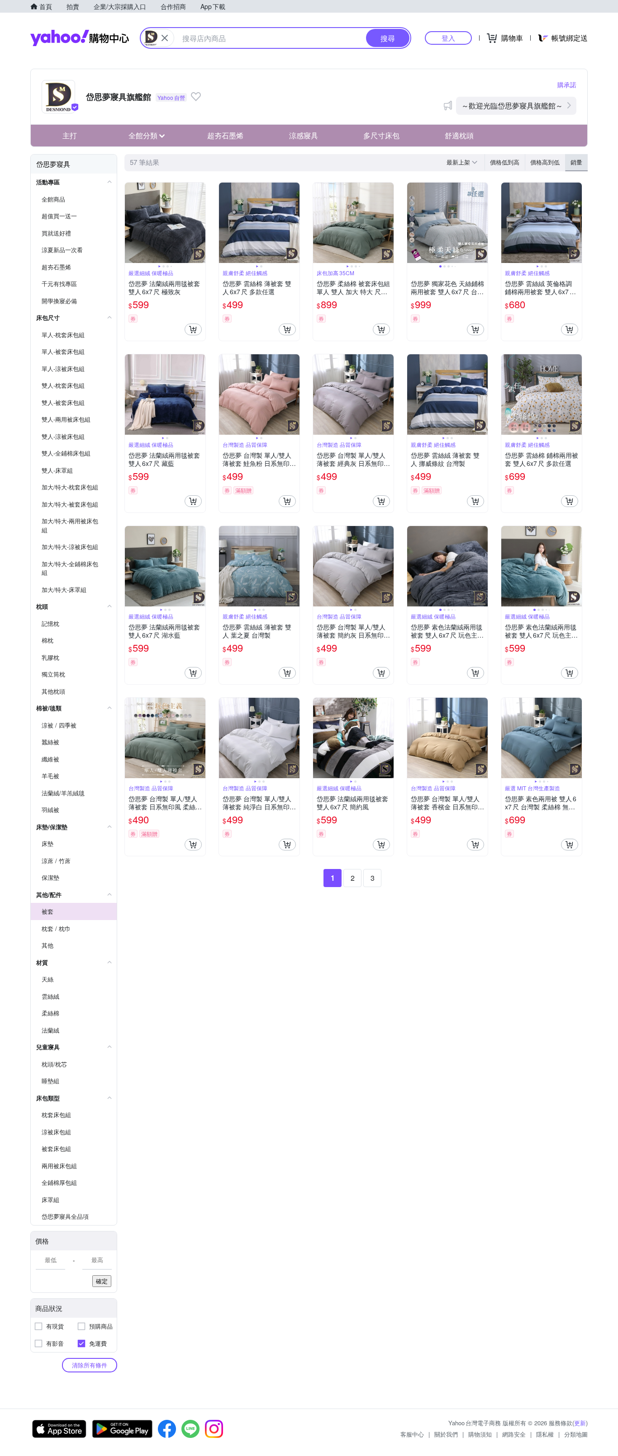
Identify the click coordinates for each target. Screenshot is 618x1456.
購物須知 (480, 1434)
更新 (580, 1422)
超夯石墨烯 (225, 135)
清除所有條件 (89, 1365)
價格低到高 (504, 162)
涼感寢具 (303, 135)
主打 (69, 135)
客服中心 (412, 1434)
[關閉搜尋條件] (164, 38)
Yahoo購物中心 (79, 38)
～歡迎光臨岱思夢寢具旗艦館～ (512, 105)
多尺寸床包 (381, 135)
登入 (448, 37)
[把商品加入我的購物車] (193, 329)
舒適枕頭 (459, 135)
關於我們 (446, 1434)
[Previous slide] (131, 222)
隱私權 (545, 1434)
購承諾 (566, 84)
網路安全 (514, 1434)
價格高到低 (545, 162)
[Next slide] (199, 222)
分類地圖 (576, 1434)
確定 (102, 1281)
